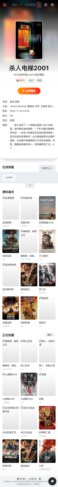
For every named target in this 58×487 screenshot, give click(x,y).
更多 (49, 335)
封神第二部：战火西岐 (47, 432)
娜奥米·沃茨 (33, 106)
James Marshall (18, 106)
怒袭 (41, 398)
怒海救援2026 (46, 222)
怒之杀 (42, 289)
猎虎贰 (42, 322)
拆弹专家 (6, 465)
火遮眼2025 (8, 398)
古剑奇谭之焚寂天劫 (10, 432)
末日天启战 (26, 432)
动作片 (22, 80)
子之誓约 (43, 255)
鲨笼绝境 (6, 222)
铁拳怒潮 (25, 322)
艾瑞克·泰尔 (47, 106)
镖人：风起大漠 (47, 365)
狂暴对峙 (25, 222)
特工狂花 (25, 365)
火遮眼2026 (27, 398)
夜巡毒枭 (6, 255)
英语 (12, 120)
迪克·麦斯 (14, 101)
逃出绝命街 (8, 289)
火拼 (41, 465)
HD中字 (9, 177)
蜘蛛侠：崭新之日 (29, 255)
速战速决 (25, 289)
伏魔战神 (6, 322)
